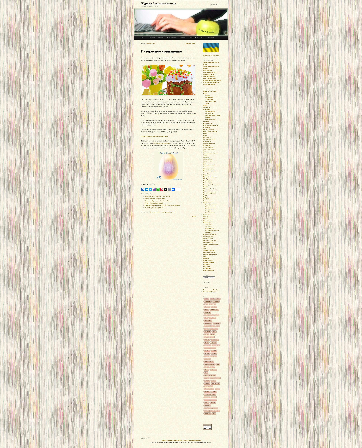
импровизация (215, 383)
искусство (216, 301)
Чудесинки (206, 266)
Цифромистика (207, 260)
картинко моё (214, 328)
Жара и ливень (207, 70)
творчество (208, 301)
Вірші (205, 135)
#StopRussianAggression (211, 408)
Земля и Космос (208, 161)
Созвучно (208, 211)
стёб (214, 413)
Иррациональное (208, 169)
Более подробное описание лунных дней (154, 136)
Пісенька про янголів (209, 72)
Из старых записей (209, 165)
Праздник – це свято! (209, 201)
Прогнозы (206, 219)
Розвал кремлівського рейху (212, 80)
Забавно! (206, 157)
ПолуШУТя (206, 199)
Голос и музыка (208, 147)
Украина (207, 306)
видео (206, 367)
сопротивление (215, 410)
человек (214, 306)
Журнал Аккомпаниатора (158, 3)
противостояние (209, 315)
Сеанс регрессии (208, 237)
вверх (194, 216)
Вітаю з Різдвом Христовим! (154, 203)
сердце (214, 391)
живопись (212, 304)
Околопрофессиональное (211, 191)
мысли (206, 334)
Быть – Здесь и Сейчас (210, 131)
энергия (207, 380)
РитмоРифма (207, 223)
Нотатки (161, 212)
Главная (144, 38)
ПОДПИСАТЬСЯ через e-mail (211, 55)
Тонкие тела (209, 99)
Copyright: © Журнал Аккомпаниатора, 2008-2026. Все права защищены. (181, 440)
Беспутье (206, 121)
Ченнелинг (206, 264)
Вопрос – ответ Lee (211, 205)
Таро (204, 246)
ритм (212, 298)
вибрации (213, 369)
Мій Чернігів (207, 179)
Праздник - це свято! (170, 212)
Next (194, 43)
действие (213, 342)
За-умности (206, 155)
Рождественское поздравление (155, 198)
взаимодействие (209, 361)
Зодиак (207, 117)
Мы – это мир (207, 183)
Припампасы (207, 215)
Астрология (182, 38)
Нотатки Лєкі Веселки (209, 292)
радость (207, 353)
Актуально (206, 107)
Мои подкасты (207, 181)
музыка (207, 399)
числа (218, 377)
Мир (206, 317)
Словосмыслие (208, 242)
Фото (204, 256)
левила (206, 356)
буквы (206, 402)
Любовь (207, 350)
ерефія (212, 367)
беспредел (207, 405)
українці (207, 339)
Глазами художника (209, 143)
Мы (218, 326)
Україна (207, 326)
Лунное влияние (154, 212)
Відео (205, 133)
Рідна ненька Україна (209, 234)
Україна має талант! (209, 252)
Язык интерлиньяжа (209, 78)
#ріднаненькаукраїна (210, 394)
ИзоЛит (205, 167)
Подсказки (206, 197)
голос (212, 377)
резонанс (207, 358)
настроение (216, 345)
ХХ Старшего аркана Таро (161, 143)
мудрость (207, 413)
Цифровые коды (210, 101)
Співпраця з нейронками (210, 244)
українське (212, 317)
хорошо (207, 347)
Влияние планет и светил (213, 115)
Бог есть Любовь (208, 129)
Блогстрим (206, 127)
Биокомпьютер (207, 123)
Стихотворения (210, 213)
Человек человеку (208, 262)
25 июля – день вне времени (154, 208)
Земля (206, 369)
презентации (208, 320)
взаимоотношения (209, 364)
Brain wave (211, 38)
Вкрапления (207, 137)
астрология (207, 345)
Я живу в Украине (208, 270)
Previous (187, 43)
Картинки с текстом (209, 171)
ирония (213, 380)
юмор (206, 328)
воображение (208, 323)
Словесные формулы (209, 240)
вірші (214, 331)
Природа (206, 217)
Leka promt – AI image (209, 91)
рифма (206, 298)
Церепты (206, 258)
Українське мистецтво (210, 254)
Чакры (207, 103)
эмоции (207, 410)
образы (207, 386)
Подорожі (206, 195)
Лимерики (208, 227)
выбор (217, 388)
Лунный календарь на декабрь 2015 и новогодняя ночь (162, 205)
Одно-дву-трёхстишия (212, 230)
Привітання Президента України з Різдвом (158, 201)
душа (218, 364)
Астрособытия (209, 113)
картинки (207, 383)
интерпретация (214, 309)
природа (207, 397)
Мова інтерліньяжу (209, 76)
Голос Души (206, 145)
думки (206, 377)
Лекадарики (209, 97)
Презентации (207, 203)
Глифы (207, 95)
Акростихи (208, 225)
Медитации (206, 175)
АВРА (205, 93)
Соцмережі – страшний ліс (211, 82)
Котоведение (207, 173)
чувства (214, 353)
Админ (205, 105)
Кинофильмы (209, 209)
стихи (218, 298)
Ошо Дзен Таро (193, 38)
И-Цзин (203, 38)
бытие (206, 342)
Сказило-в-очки (208, 239)
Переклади (208, 232)
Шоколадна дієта (208, 74)
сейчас (214, 397)
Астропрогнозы (210, 111)
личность (207, 391)
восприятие (215, 339)
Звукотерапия (207, 159)
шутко (212, 334)
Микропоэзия (209, 229)
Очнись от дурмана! (209, 193)
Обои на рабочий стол (210, 189)
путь (206, 372)
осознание (216, 323)
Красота (214, 350)
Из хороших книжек (211, 207)
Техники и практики (209, 250)
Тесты (205, 248)
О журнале (152, 38)
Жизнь (205, 151)
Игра (204, 163)
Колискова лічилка (209, 84)
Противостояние (208, 221)
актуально (207, 331)
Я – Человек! (207, 268)
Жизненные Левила (209, 149)
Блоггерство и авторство (210, 125)
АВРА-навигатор (172, 38)
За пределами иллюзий (210, 153)
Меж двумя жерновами (210, 177)
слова (206, 336)
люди (217, 315)
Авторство (161, 38)
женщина (214, 399)
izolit (206, 304)
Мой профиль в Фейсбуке (211, 290)
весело (213, 347)
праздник (214, 356)
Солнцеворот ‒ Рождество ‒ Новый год (157, 196)
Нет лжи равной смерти (210, 185)
